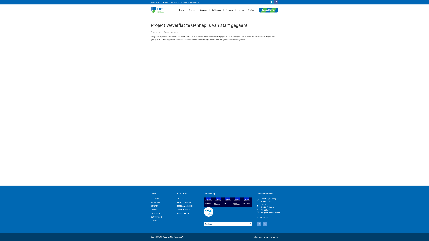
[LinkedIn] (272, 2)
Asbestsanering (184, 210)
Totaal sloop (183, 199)
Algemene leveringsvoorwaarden (266, 237)
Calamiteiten (183, 213)
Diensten (154, 206)
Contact (154, 221)
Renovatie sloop (184, 203)
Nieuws (176, 32)
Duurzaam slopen (184, 206)
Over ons (155, 199)
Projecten (155, 213)
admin (167, 32)
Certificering (156, 217)
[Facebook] (276, 2)
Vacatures (155, 203)
